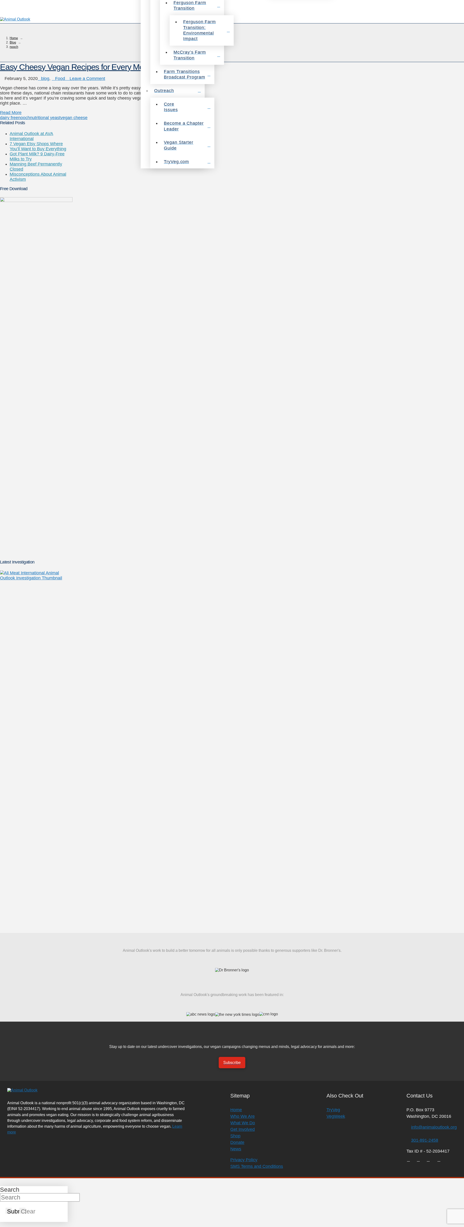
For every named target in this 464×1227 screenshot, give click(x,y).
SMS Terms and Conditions (256, 1166)
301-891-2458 (424, 1140)
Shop (235, 1135)
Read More (11, 112)
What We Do (242, 1122)
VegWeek (335, 1116)
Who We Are (242, 1116)
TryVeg (333, 1109)
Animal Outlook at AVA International (31, 136)
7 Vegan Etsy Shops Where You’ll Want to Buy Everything (38, 146)
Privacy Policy (243, 1159)
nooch (24, 117)
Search (9, 1189)
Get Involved (242, 1129)
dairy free (9, 117)
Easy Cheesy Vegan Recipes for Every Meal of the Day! (94, 67)
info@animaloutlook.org (434, 1127)
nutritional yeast (45, 117)
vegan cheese (73, 117)
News (235, 1149)
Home (236, 1109)
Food (60, 78)
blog (45, 78)
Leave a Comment (86, 78)
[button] (457, 19)
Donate (237, 1142)
